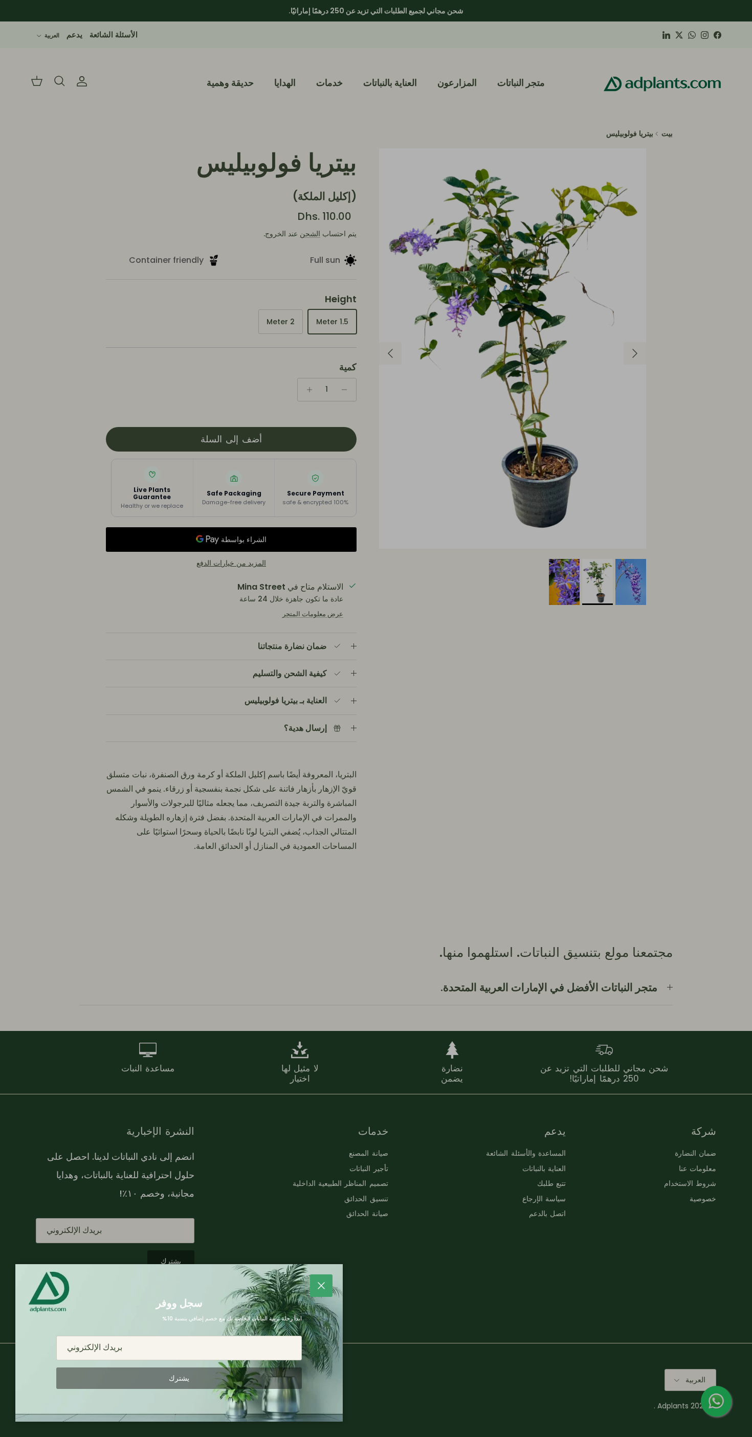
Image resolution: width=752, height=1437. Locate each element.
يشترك (179, 1378)
